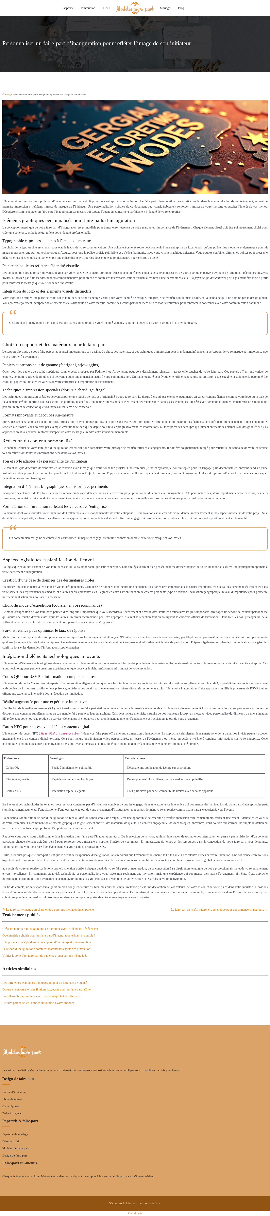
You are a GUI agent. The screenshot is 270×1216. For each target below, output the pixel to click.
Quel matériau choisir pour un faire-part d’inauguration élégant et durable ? (48, 935)
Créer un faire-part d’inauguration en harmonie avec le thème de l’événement (50, 928)
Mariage (165, 8)
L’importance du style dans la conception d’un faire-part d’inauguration (46, 942)
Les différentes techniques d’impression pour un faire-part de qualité (44, 982)
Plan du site (135, 1213)
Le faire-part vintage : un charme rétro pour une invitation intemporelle (50, 909)
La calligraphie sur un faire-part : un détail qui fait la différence (41, 996)
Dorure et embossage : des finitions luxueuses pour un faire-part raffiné (46, 989)
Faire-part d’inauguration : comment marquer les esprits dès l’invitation (46, 949)
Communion (87, 8)
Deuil (106, 8)
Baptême (68, 8)
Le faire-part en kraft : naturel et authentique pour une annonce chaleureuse (217, 909)
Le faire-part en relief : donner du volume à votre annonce (38, 1003)
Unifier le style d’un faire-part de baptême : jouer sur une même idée (44, 955)
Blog (181, 8)
